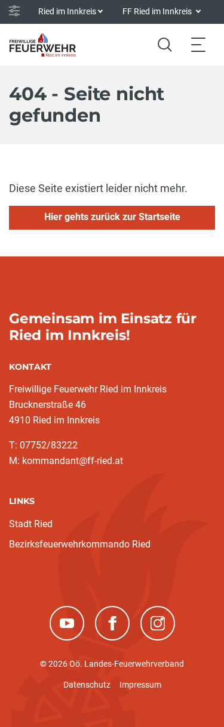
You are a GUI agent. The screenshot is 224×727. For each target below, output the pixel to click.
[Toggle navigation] (198, 44)
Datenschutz (87, 684)
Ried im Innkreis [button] (67, 11)
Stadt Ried (31, 524)
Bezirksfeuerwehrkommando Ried (80, 544)
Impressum (140, 684)
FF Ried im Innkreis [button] (158, 11)
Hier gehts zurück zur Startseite (112, 216)
